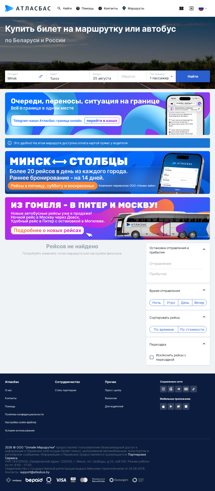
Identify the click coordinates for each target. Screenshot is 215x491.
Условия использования (20, 430)
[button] (178, 250)
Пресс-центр (113, 390)
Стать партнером (65, 390)
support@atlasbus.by (35, 472)
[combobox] (25, 76)
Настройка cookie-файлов (20, 422)
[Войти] (191, 8)
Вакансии (111, 398)
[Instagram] (163, 389)
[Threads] (171, 389)
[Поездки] (181, 8)
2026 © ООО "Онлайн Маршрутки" (30, 447)
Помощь (10, 406)
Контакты (11, 398)
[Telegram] (178, 389)
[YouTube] (186, 389)
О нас (8, 390)
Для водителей (114, 406)
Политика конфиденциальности (24, 414)
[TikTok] (193, 389)
